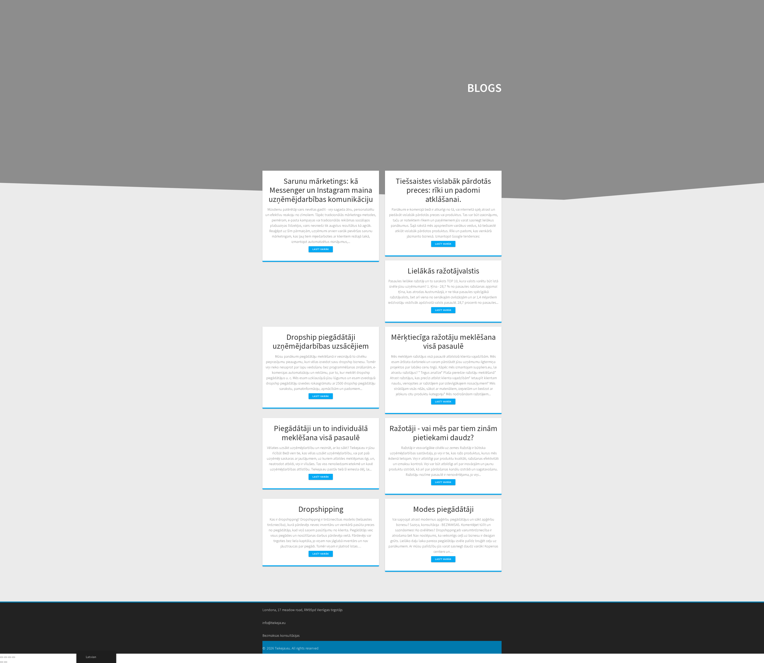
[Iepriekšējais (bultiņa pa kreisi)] (1, 662)
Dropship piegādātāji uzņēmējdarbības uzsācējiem (321, 341)
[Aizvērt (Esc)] (13, 657)
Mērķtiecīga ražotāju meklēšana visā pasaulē (443, 341)
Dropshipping (320, 509)
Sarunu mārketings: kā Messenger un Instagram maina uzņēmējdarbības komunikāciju (321, 190)
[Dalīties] (9, 657)
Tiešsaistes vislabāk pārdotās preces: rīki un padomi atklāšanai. (443, 190)
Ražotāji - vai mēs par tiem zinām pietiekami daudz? (443, 432)
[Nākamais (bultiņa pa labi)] (5, 662)
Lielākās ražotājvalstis (443, 271)
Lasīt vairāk (321, 249)
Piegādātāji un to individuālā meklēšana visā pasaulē (321, 432)
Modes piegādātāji (443, 509)
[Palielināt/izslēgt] (1, 657)
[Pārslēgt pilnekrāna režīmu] (5, 657)
